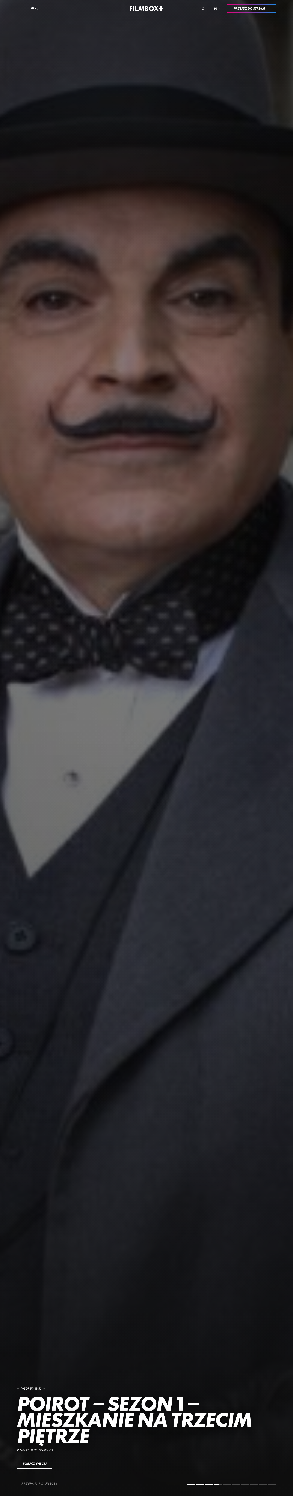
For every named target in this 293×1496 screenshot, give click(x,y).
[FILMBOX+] (146, 8)
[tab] (191, 1484)
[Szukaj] (203, 8)
